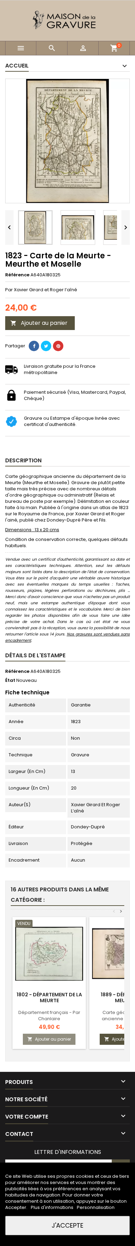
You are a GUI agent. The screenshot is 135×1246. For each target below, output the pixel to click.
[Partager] (34, 346)
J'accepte (67, 1225)
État (10, 680)
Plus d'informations (52, 1207)
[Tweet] (46, 346)
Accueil (17, 66)
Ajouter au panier (39, 323)
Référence (17, 275)
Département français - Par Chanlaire (49, 1015)
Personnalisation (96, 1207)
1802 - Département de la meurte (49, 997)
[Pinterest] (58, 346)
